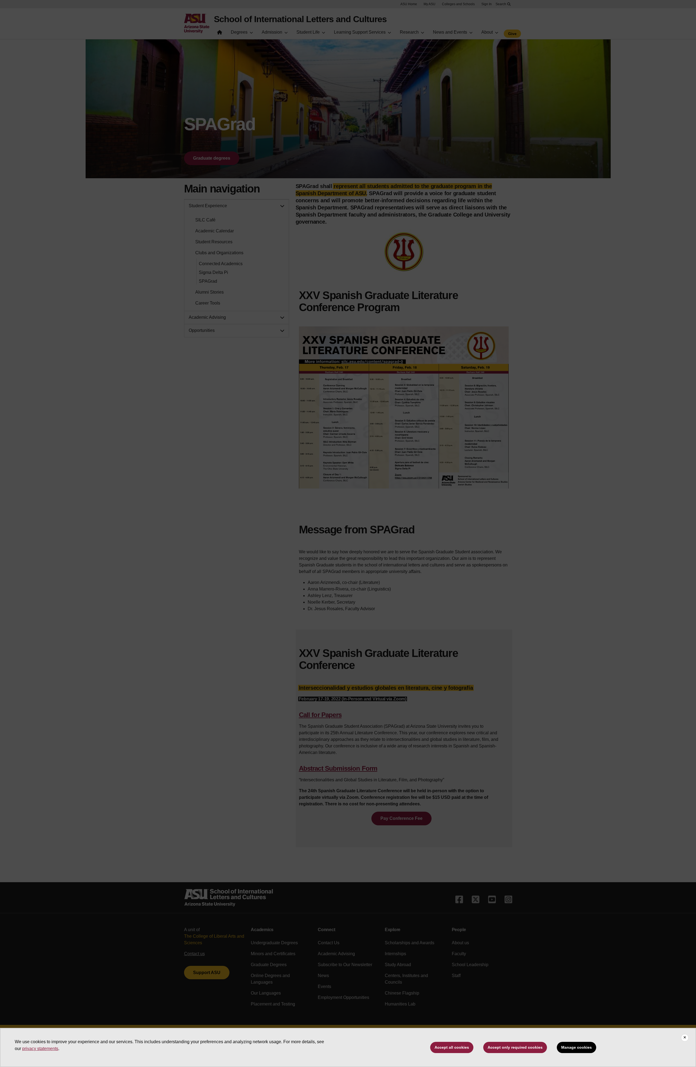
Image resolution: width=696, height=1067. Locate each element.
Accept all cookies (452, 1047)
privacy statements (40, 1048)
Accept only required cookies (515, 1047)
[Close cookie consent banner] (685, 1038)
